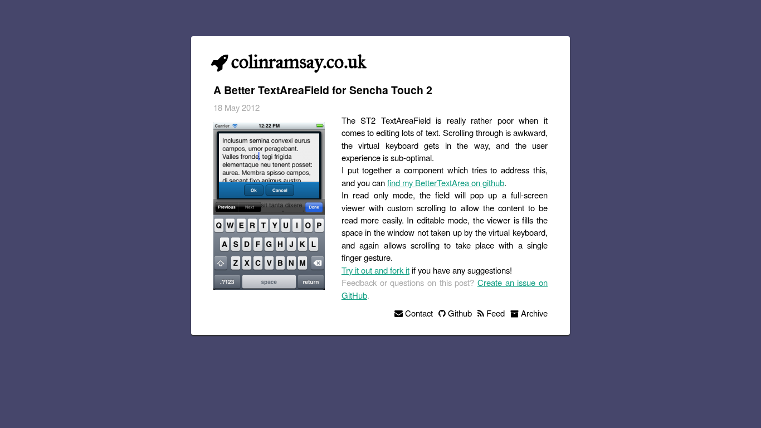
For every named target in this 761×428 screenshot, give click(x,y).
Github (459, 313)
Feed (494, 313)
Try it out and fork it (375, 270)
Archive (533, 313)
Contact (418, 313)
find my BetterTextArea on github (445, 182)
